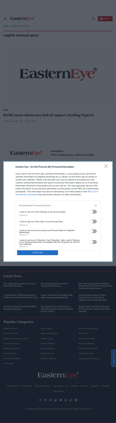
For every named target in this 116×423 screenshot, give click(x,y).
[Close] (107, 167)
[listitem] (58, 205)
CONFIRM (37, 253)
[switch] (93, 212)
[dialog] (58, 212)
